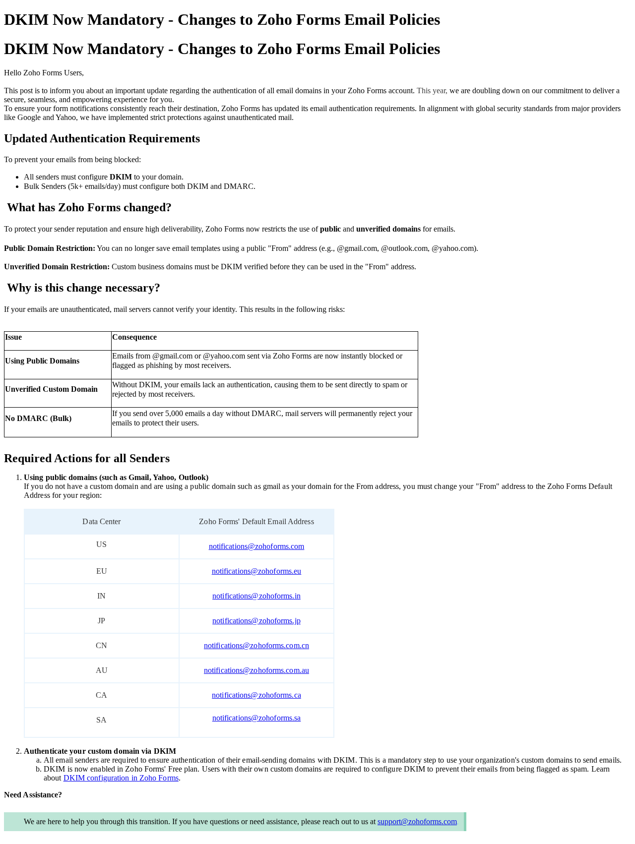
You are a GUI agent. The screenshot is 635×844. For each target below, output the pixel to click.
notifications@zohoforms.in (256, 596)
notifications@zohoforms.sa (256, 718)
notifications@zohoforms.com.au (256, 670)
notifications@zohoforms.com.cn (256, 645)
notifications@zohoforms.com (257, 546)
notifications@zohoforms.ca (256, 695)
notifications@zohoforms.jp (256, 620)
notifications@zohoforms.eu (257, 571)
